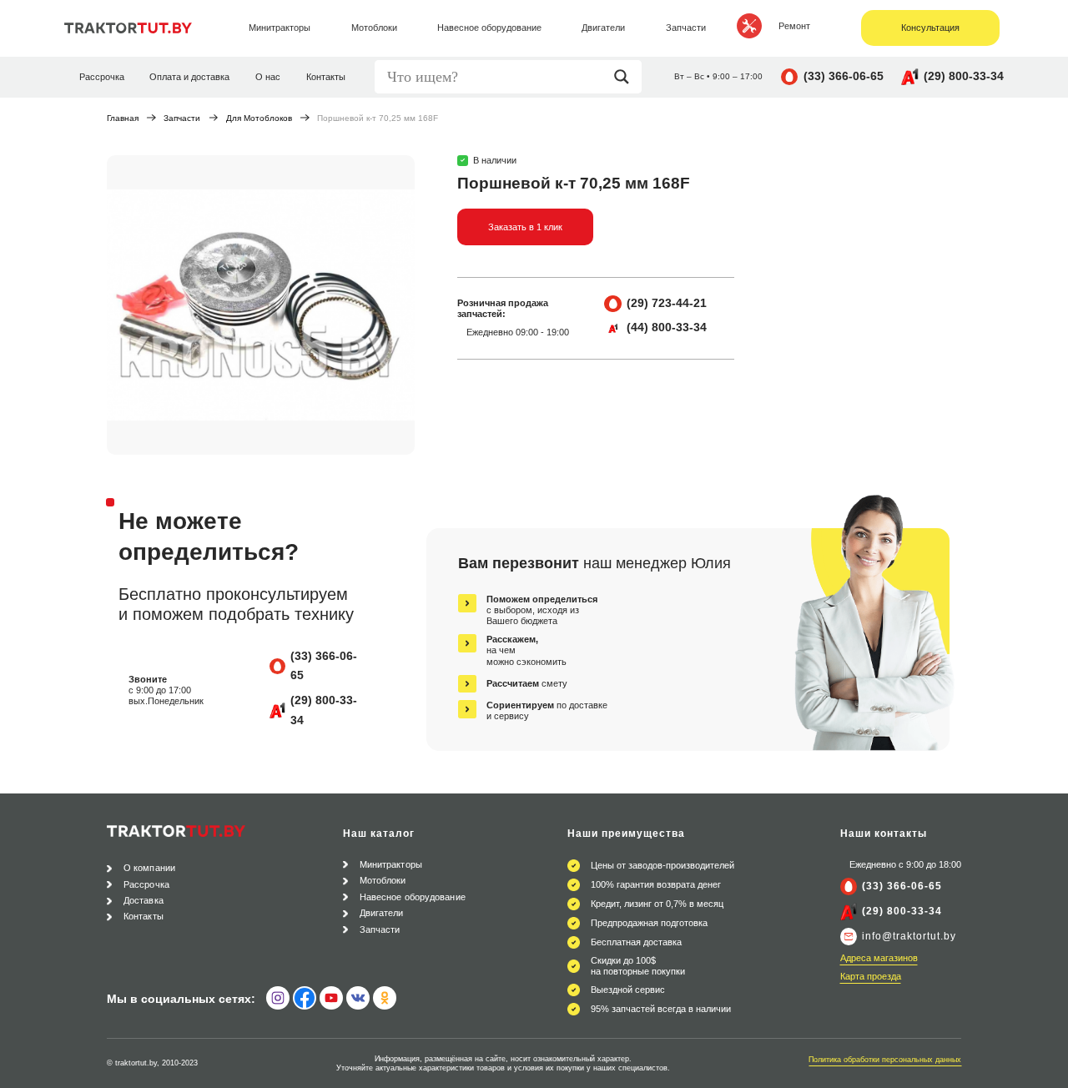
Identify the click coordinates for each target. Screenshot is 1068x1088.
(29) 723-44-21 (667, 303)
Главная (123, 118)
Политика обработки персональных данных (885, 1059)
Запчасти (182, 118)
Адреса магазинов (879, 958)
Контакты (325, 77)
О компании (149, 868)
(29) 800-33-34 (964, 76)
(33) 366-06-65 (844, 76)
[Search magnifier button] (626, 76)
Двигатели (382, 913)
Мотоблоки (383, 880)
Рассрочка (101, 77)
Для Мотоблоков (259, 118)
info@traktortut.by (909, 936)
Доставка (143, 900)
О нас (267, 77)
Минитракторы (391, 864)
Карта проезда (870, 976)
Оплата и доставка (189, 77)
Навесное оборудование (413, 897)
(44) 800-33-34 (667, 327)
